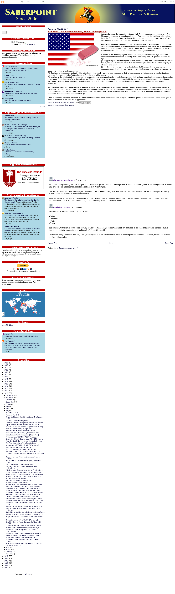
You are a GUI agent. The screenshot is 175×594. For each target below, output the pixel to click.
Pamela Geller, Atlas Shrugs (15, 125)
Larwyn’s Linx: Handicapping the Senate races (20, 93)
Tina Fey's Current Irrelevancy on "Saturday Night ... (23, 488)
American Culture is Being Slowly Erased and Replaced (77, 31)
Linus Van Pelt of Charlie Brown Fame (17, 100)
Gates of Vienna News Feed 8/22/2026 (17, 145)
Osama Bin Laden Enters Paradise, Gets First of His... (24, 533)
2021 (6, 372)
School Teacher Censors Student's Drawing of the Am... (25, 474)
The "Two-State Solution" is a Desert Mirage (21, 443)
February (9, 552)
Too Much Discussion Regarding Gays (19, 480)
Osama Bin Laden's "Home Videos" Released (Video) (24, 492)
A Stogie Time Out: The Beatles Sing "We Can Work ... (24, 476)
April (8, 547)
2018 (6, 377)
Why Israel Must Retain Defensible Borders (20, 431)
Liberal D (73, 105)
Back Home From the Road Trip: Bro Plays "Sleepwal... (25, 543)
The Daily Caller (10, 66)
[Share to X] (85, 102)
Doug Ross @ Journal (13, 91)
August (8, 404)
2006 (6, 565)
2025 (6, 365)
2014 (6, 386)
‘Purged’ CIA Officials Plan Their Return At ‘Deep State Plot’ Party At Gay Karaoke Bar (21, 69)
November (10, 398)
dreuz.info (8, 334)
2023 (6, 367)
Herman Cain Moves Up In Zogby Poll (19, 429)
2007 (6, 563)
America (55, 105)
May (7, 411)
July (7, 406)
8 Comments (71, 102)
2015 (6, 384)
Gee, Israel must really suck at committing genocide (22, 138)
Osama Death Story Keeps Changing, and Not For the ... (25, 514)
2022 (6, 370)
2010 (6, 556)
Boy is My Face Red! (13, 413)
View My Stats (7, 325)
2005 (6, 568)
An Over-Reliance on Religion (16, 478)
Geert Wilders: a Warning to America (18, 447)
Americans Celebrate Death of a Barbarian (20, 537)
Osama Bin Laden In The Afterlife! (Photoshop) (22, 520)
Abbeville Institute (11, 226)
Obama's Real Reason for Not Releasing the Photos (24, 498)
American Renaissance (13, 213)
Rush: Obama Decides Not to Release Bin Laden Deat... (25, 512)
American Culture (64, 105)
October (9, 400)
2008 (6, 561)
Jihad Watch (9, 116)
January (9, 554)
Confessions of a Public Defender (16, 215)
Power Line (8, 75)
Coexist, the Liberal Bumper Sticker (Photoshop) (22, 496)
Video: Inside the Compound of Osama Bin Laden (23, 490)
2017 (6, 379)
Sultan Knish (9, 150)
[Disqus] (110, 142)
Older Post (169, 243)
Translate (31, 44)
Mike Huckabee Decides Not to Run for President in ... (24, 470)
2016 (6, 382)
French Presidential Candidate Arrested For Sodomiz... (24, 472)
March (8, 549)
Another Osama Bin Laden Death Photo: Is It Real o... (24, 526)
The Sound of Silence (13, 545)
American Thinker (11, 198)
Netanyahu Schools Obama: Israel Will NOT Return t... (24, 439)
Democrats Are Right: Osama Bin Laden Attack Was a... (25, 486)
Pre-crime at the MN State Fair (14, 77)
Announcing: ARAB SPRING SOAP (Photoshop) (22, 445)
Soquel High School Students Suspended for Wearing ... (25, 427)
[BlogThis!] (82, 102)
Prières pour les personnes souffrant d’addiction (21, 336)
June (8, 408)
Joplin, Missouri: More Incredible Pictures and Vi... (23, 425)
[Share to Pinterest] (90, 102)
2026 (6, 363)
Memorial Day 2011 (12, 415)
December (10, 395)
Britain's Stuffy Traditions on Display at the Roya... (23, 528)
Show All (42, 106)
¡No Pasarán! (9, 341)
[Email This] (80, 102)
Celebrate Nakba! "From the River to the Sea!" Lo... (23, 451)
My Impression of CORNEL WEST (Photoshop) (22, 437)
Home (111, 243)
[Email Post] (77, 102)
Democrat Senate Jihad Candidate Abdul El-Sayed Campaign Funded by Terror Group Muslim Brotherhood (22, 129)
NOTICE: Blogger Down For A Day (17, 482)
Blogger (28, 574)
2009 (6, 559)
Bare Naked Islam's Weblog (15, 136)
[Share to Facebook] (87, 102)
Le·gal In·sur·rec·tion (12, 82)
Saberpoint (8, 99)
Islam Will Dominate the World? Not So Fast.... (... (22, 449)
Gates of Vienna (10, 143)
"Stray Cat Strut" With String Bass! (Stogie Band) (22, 435)
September (10, 402)
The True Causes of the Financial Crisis (19, 464)
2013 (6, 388)
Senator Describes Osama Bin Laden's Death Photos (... (25, 484)
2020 (6, 375)
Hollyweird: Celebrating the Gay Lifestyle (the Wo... (23, 494)
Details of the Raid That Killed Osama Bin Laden (22, 535)
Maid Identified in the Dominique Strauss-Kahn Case (24, 441)
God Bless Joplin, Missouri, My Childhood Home (22, 433)
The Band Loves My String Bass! (17, 420)
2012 (6, 391)
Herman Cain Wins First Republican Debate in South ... (25, 506)
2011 (6, 393)
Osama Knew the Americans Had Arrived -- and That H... (25, 500)
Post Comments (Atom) (68, 248)
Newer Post (52, 243)
